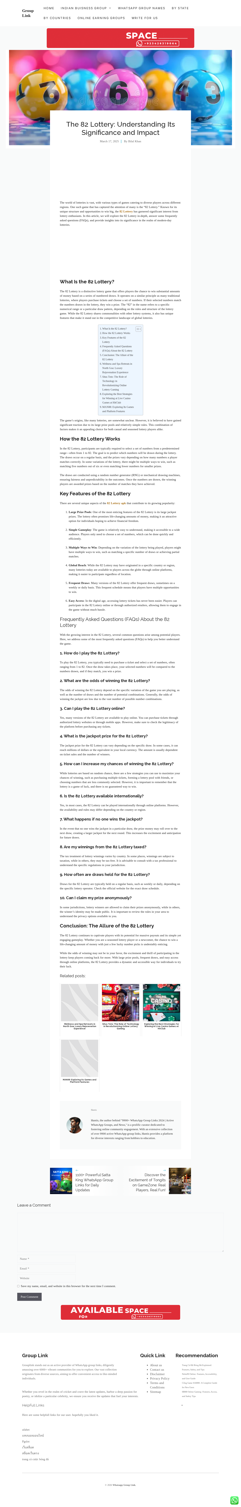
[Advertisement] (120, 176)
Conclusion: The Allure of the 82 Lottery (117, 357)
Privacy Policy (160, 1378)
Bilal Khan (134, 141)
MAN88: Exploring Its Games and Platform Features (118, 409)
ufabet (26, 1429)
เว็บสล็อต (28, 1447)
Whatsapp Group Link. (124, 1485)
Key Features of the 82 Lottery (114, 339)
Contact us (157, 1369)
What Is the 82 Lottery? (114, 328)
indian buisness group (84, 8)
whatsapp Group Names (141, 8)
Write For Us (145, 18)
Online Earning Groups (101, 18)
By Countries (57, 18)
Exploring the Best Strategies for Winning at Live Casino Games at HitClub (117, 398)
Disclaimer (157, 1374)
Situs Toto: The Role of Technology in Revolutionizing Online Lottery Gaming (114, 383)
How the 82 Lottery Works (116, 333)
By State (180, 8)
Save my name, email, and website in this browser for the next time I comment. (68, 1286)
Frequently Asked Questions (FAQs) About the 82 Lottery (117, 348)
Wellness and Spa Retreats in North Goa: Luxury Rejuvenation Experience (117, 368)
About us (156, 1365)
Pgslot (26, 1441)
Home (49, 8)
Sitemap (155, 1391)
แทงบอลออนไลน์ (33, 1435)
